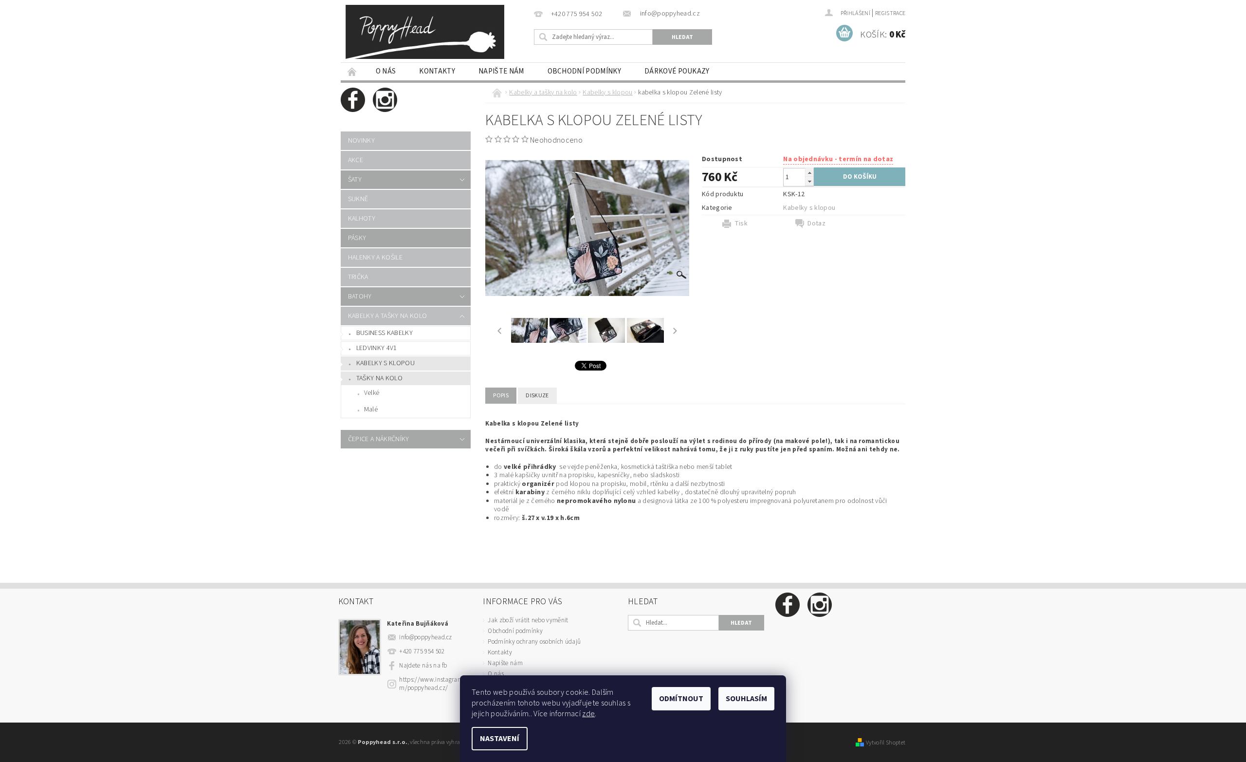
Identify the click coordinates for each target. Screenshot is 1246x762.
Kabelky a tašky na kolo (387, 316)
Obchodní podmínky (584, 71)
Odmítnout (681, 698)
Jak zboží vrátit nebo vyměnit (528, 620)
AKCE (355, 160)
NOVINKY (361, 141)
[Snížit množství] (809, 181)
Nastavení (499, 738)
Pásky (357, 238)
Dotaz (816, 223)
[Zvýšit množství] (809, 172)
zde (588, 713)
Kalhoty (361, 218)
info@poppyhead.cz (425, 637)
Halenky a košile (375, 257)
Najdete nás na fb (423, 665)
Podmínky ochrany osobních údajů (534, 641)
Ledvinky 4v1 (376, 348)
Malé (371, 409)
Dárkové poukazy (677, 71)
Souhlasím (746, 698)
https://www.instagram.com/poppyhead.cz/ (434, 683)
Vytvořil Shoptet (885, 742)
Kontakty (437, 71)
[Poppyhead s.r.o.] (425, 32)
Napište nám (501, 71)
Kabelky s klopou (385, 363)
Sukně (358, 199)
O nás (386, 71)
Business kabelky (384, 333)
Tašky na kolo (379, 378)
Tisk (741, 223)
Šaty (355, 180)
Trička (358, 277)
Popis (501, 395)
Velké (372, 393)
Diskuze (537, 395)
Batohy (360, 296)
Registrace (890, 13)
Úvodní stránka (352, 71)
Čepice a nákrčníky (378, 439)
